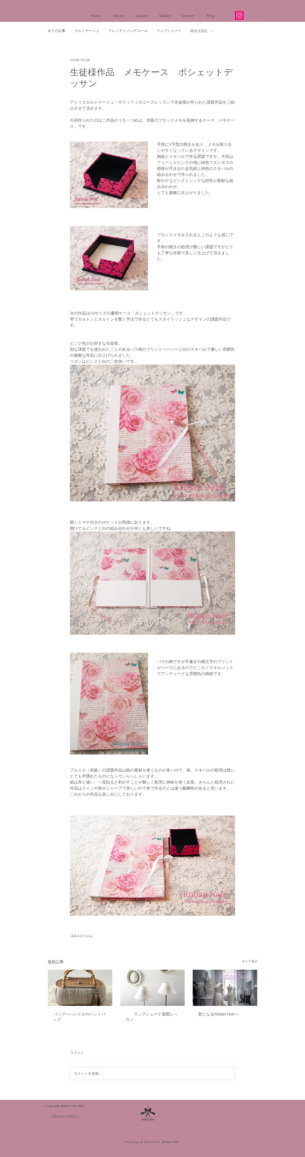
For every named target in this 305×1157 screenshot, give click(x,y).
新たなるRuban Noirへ (218, 1014)
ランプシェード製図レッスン (152, 1017)
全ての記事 (56, 31)
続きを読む (199, 31)
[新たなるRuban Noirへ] (225, 988)
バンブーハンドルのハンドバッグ (79, 1017)
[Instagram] (239, 15)
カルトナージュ (86, 31)
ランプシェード (169, 31)
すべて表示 (249, 961)
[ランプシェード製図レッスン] (152, 988)
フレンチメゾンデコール (128, 31)
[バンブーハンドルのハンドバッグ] (80, 988)
